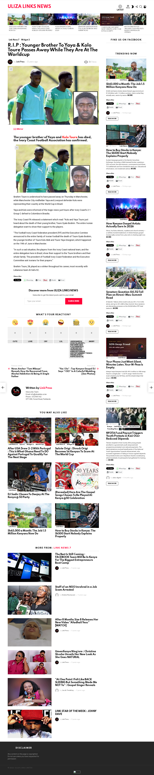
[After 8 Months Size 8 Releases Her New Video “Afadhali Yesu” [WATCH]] (29, 632)
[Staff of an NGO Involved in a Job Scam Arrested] (29, 600)
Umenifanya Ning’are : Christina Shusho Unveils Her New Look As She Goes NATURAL (75, 654)
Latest (120, 10)
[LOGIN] (144, 6)
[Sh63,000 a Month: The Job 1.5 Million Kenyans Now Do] (19, 19)
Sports (22, 444)
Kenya (109, 426)
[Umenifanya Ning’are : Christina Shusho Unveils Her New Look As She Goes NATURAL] (29, 662)
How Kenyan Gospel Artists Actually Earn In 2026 (64, 28)
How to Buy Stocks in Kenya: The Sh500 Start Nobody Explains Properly (42, 28)
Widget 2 (30, 444)
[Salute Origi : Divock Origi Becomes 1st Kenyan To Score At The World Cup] (77, 432)
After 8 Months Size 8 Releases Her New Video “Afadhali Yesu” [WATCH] (76, 622)
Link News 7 (62, 548)
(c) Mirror (18, 129)
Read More (112, 118)
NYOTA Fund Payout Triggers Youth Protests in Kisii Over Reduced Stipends (124, 436)
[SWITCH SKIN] (132, 6)
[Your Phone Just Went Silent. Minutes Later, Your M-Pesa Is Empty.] (111, 19)
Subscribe (73, 301)
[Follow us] (136, 6)
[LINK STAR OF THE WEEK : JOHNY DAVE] (29, 724)
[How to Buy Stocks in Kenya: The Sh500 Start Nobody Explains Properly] (42, 19)
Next (145, 24)
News (125, 426)
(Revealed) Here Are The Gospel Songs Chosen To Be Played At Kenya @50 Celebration (75, 495)
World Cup (40, 444)
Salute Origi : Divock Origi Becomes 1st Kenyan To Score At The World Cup (74, 451)
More (129, 95)
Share (11, 69)
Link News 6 (13, 444)
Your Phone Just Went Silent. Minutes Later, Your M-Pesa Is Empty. (111, 29)
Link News (12, 490)
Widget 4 (70, 444)
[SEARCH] (140, 6)
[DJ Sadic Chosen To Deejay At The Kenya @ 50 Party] (29, 476)
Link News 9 (60, 444)
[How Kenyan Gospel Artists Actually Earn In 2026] (65, 19)
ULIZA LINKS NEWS (29, 6)
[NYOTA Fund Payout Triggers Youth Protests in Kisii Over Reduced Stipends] (134, 19)
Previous (9, 24)
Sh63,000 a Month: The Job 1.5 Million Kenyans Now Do (18, 28)
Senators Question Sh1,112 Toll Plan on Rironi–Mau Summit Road (87, 28)
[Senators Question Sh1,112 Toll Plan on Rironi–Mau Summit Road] (88, 19)
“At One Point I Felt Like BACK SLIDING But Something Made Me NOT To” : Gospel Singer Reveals (76, 682)
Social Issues (134, 426)
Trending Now (112, 429)
